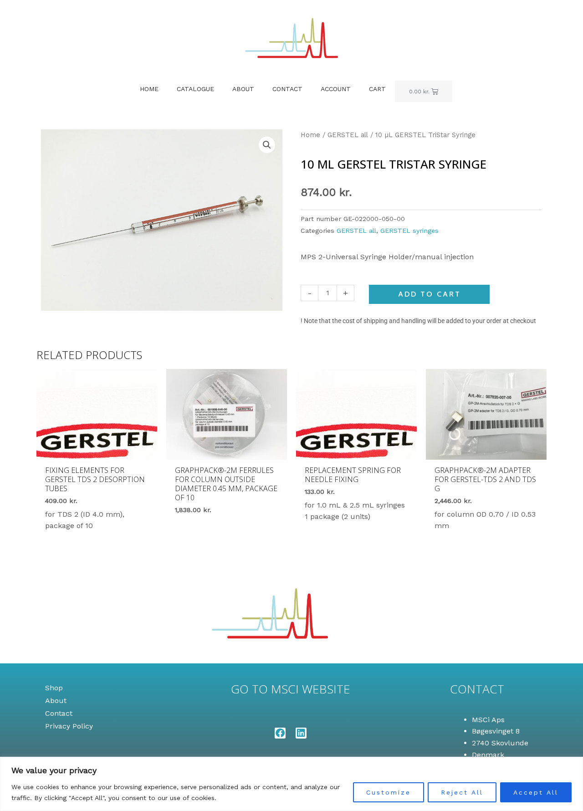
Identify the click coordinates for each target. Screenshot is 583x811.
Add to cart (429, 294)
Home (149, 88)
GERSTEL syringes (409, 230)
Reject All (462, 792)
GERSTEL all (347, 135)
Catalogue (195, 88)
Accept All (535, 792)
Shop (54, 687)
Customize (388, 792)
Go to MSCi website (290, 689)
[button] (267, 145)
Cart (377, 88)
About (243, 88)
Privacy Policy (69, 726)
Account (336, 88)
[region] (291, 784)
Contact (287, 88)
